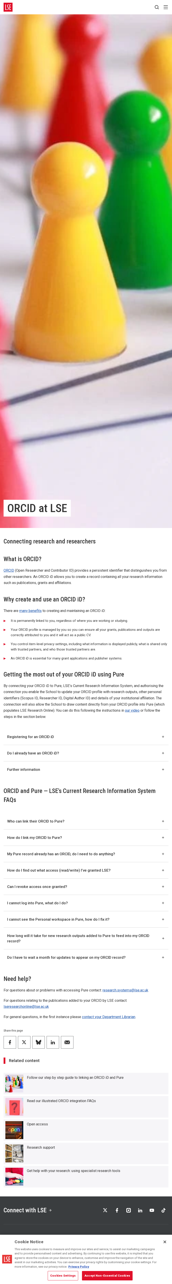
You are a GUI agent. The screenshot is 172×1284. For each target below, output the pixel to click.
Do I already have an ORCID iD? (33, 753)
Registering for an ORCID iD (30, 737)
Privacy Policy (78, 1266)
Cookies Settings (63, 1275)
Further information (23, 769)
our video (132, 710)
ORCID (9, 570)
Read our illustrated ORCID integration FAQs (61, 1101)
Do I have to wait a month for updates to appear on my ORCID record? (66, 957)
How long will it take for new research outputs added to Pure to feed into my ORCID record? (78, 938)
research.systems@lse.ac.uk (125, 990)
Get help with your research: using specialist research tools (73, 1171)
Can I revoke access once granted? (37, 886)
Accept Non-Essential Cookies (107, 1275)
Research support (41, 1147)
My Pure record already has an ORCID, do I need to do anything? (61, 854)
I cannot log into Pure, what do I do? (37, 903)
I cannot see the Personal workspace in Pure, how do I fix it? (58, 919)
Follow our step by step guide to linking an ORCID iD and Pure (75, 1077)
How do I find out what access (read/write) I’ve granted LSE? (59, 870)
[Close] (165, 1242)
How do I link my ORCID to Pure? (34, 837)
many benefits (30, 611)
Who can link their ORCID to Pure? (35, 821)
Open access (37, 1124)
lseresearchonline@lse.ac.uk (26, 1006)
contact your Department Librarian (108, 1017)
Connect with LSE (25, 1210)
